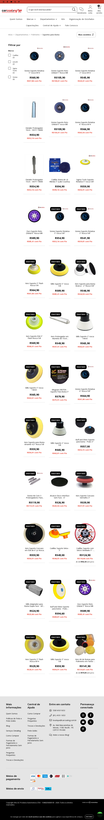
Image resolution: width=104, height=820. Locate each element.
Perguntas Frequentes (10, 753)
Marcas (30, 19)
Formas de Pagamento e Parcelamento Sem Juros (14, 744)
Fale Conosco (71, 25)
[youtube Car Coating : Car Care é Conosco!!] (11, 2)
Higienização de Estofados (81, 19)
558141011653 (59, 710)
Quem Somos (16, 19)
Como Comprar (12, 735)
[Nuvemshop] (90, 803)
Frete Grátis (32, 731)
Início (10, 34)
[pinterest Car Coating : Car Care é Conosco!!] (19, 2)
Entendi (89, 817)
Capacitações (32, 25)
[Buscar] (74, 9)
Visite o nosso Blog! (61, 735)
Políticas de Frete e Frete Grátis (14, 719)
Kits (63, 19)
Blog (8, 726)
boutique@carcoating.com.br (64, 720)
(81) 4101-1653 (59, 715)
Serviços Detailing (13, 731)
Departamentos (48, 19)
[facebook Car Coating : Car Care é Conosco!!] (8, 2)
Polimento (35, 34)
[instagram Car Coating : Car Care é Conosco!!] (4, 2)
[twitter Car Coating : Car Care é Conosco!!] (15, 2)
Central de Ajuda (51, 25)
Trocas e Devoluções (15, 760)
